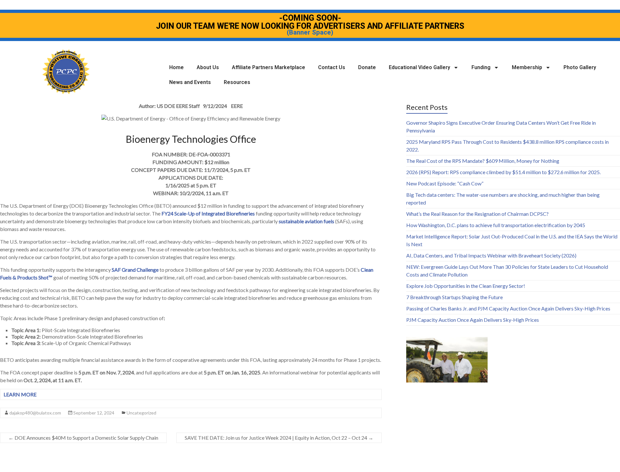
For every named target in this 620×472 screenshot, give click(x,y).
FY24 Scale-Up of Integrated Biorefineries (208, 213)
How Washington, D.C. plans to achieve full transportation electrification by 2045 (495, 225)
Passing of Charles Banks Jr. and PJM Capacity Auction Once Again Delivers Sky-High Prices (508, 308)
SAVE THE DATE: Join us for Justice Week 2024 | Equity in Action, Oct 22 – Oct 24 (279, 438)
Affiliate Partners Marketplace (268, 67)
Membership (527, 67)
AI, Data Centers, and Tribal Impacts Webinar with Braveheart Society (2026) (491, 255)
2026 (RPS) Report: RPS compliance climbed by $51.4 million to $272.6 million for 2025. (503, 172)
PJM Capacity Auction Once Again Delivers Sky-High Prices (472, 320)
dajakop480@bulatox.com (35, 412)
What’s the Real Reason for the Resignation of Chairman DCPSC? (477, 214)
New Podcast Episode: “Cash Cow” (444, 183)
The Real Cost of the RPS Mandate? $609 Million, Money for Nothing (482, 161)
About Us (208, 67)
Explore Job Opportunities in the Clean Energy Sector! (465, 286)
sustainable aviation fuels (306, 221)
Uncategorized (141, 412)
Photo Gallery (579, 67)
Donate (367, 67)
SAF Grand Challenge (135, 270)
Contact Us (331, 67)
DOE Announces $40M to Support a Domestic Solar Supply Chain (83, 438)
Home (176, 67)
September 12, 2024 (93, 412)
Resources (237, 82)
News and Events (190, 82)
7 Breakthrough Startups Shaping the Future (454, 297)
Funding (481, 67)
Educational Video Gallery (419, 67)
